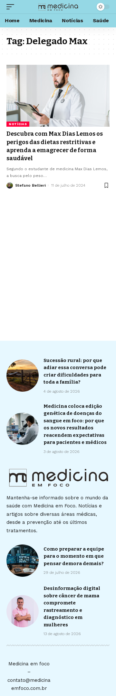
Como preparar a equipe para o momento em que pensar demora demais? (74, 556)
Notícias (18, 124)
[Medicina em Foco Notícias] (58, 7)
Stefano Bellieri (30, 185)
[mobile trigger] (11, 6)
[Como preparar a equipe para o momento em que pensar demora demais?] (22, 560)
